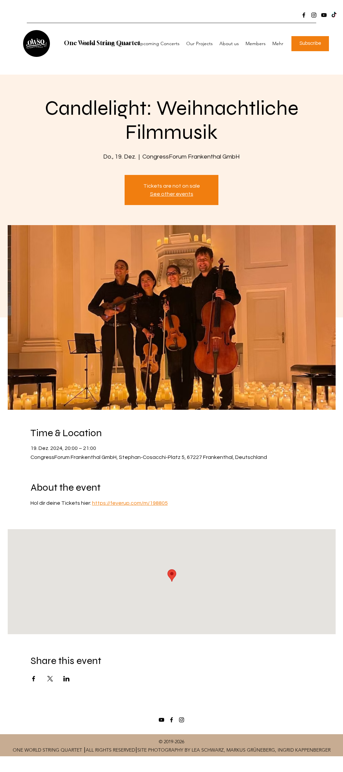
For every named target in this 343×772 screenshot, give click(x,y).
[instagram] (314, 15)
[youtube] (324, 15)
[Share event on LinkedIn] (66, 678)
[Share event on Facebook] (33, 678)
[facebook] (303, 15)
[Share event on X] (50, 678)
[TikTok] (334, 15)
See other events (171, 194)
